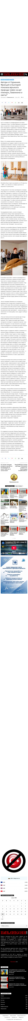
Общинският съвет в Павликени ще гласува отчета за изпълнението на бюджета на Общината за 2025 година (23, 509)
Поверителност (5, 1015)
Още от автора (19, 486)
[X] (8, 102)
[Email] (18, 102)
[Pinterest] (12, 102)
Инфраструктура (4, 1006)
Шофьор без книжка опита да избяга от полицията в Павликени (23, 496)
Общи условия (13, 1015)
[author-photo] (14, 477)
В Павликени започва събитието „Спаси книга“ (23, 520)
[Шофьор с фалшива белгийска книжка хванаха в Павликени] (14, 529)
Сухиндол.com (7, 1017)
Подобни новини (9, 486)
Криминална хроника (5, 998)
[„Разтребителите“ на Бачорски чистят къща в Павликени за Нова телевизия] (5, 491)
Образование (3, 1008)
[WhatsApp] (15, 102)
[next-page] (15, 538)
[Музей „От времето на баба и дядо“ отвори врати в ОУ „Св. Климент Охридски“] (5, 529)
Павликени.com (10, 97)
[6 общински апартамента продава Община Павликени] (5, 502)
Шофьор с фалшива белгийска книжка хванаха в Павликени (14, 534)
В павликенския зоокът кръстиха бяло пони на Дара (13, 507)
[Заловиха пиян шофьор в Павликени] (23, 529)
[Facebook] (2, 102)
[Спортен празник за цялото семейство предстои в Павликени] (14, 516)
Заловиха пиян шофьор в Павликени (22, 533)
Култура (11, 79)
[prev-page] (13, 538)
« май (2, 919)
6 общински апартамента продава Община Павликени (4, 507)
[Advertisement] (14, 21)
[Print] (22, 102)
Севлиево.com (14, 1017)
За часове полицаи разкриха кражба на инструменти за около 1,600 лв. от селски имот (6, 467)
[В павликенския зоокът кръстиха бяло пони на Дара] (14, 502)
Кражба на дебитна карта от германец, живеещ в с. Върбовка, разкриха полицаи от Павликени (5, 522)
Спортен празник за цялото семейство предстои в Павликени (14, 521)
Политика (3, 1002)
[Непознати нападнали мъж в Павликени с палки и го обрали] (14, 491)
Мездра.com (21, 1017)
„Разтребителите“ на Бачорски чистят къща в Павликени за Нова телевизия (5, 496)
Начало (2, 77)
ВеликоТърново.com (21, 1015)
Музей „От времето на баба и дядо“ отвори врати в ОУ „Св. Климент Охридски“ (5, 534)
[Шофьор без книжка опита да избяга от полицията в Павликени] (23, 491)
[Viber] (5, 102)
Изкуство (10, 77)
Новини (6, 77)
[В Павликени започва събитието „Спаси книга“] (23, 516)
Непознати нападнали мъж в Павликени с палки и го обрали (14, 496)
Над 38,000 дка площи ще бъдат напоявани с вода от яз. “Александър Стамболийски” (21, 467)
